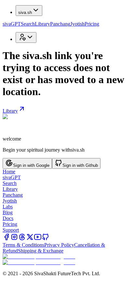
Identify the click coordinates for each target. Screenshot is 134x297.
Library (42, 24)
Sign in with (31, 165)
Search (28, 24)
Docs (8, 218)
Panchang (60, 24)
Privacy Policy (59, 245)
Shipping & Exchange (40, 251)
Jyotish (77, 24)
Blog (8, 212)
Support (11, 230)
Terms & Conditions (23, 245)
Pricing (92, 24)
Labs (8, 206)
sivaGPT (12, 24)
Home (9, 171)
